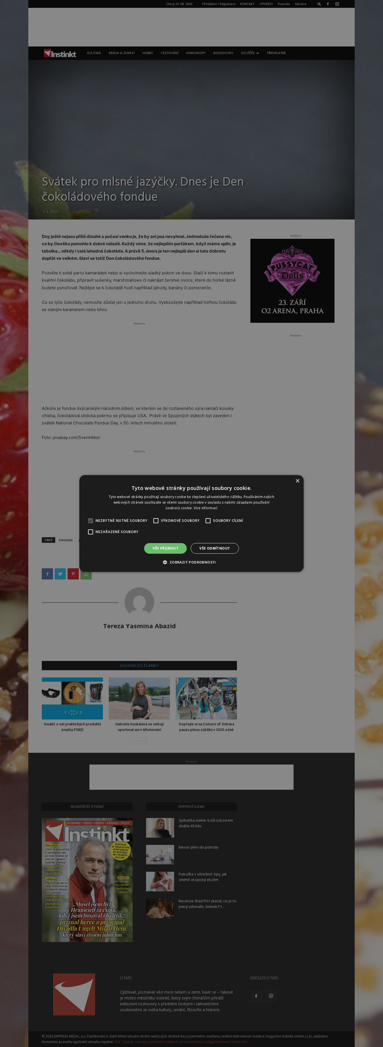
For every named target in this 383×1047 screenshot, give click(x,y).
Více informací (205, 508)
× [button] (297, 481)
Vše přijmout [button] (165, 548)
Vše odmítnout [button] (214, 548)
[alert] (191, 523)
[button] (191, 562)
